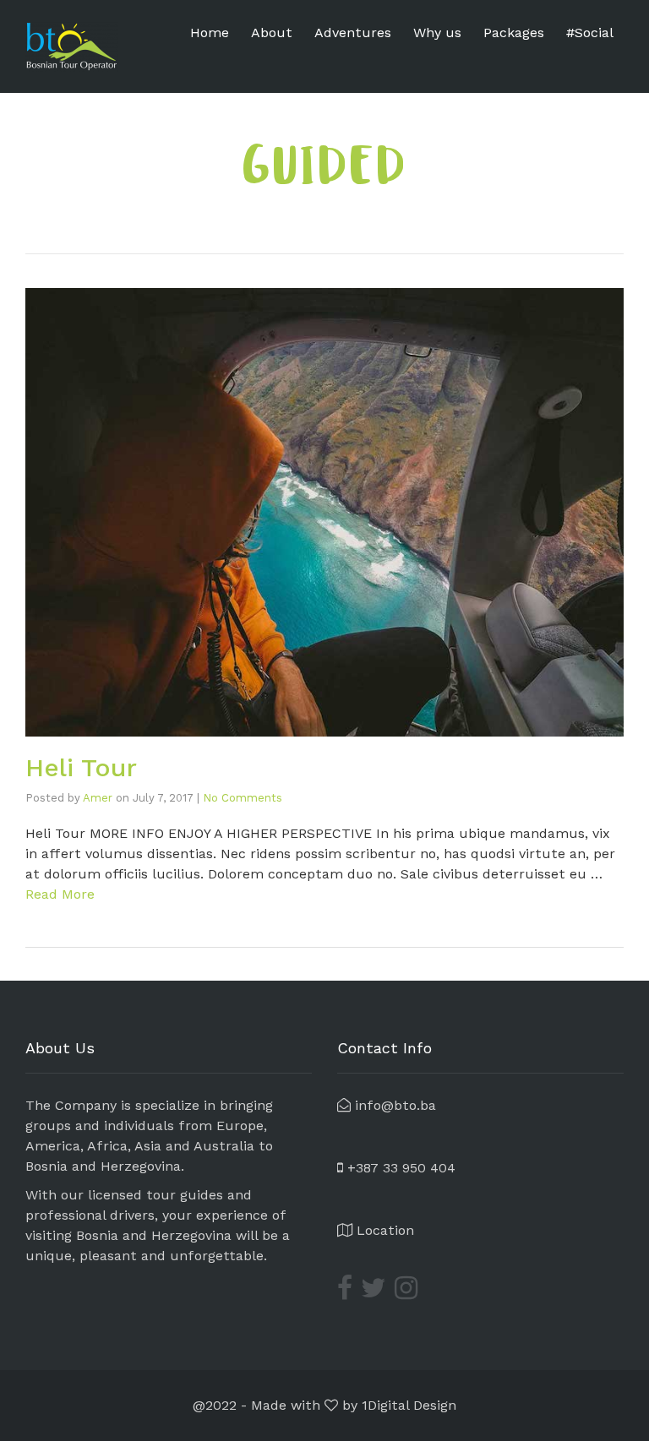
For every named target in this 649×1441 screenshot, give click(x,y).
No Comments (242, 797)
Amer (97, 797)
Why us (437, 32)
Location (383, 1230)
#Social (590, 32)
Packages (513, 32)
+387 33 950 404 (399, 1168)
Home (209, 32)
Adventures (352, 32)
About (271, 32)
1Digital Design (409, 1405)
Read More (60, 894)
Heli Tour (81, 767)
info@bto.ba (393, 1105)
